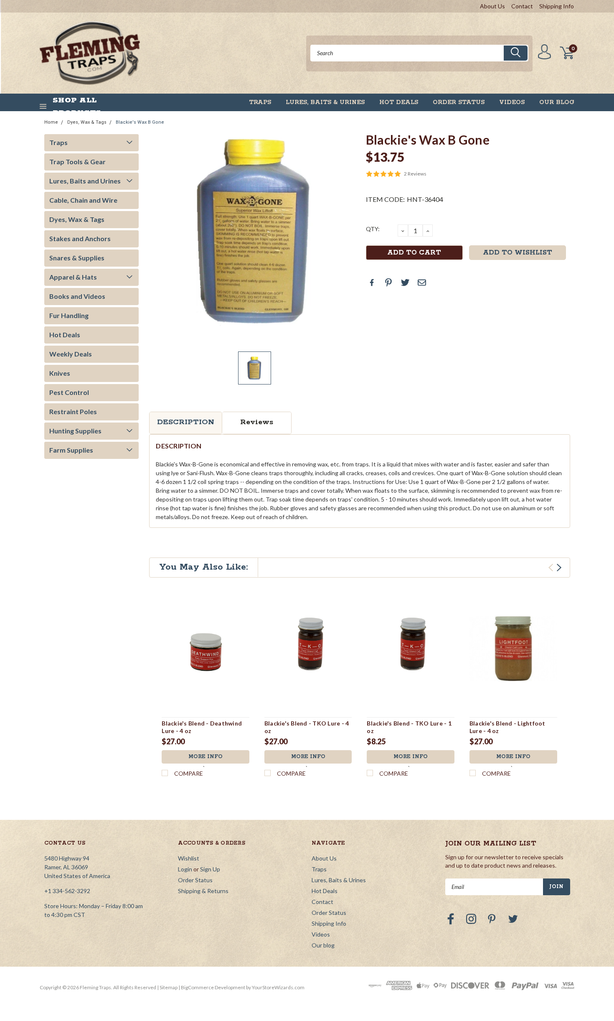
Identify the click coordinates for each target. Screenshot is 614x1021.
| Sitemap (167, 987)
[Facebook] (372, 282)
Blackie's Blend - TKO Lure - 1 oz (409, 727)
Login (185, 869)
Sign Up (210, 869)
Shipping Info (556, 6)
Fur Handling (69, 315)
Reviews (256, 422)
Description (185, 422)
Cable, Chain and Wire (83, 200)
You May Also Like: (204, 567)
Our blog (556, 102)
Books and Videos (77, 296)
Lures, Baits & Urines (325, 102)
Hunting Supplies (75, 431)
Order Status (459, 102)
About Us (492, 6)
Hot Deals (398, 102)
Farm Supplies (71, 450)
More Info (205, 757)
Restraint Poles (73, 411)
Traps (260, 102)
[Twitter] (405, 282)
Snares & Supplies (76, 258)
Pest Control (69, 392)
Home (51, 122)
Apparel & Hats (73, 277)
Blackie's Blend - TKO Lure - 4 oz (306, 727)
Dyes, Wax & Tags (87, 122)
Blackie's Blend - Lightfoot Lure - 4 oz (507, 727)
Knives (59, 373)
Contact (522, 6)
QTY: (373, 228)
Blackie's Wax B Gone (140, 122)
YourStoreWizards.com (278, 987)
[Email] (422, 282)
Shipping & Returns (203, 890)
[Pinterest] (388, 282)
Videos (512, 102)
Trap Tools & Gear (77, 161)
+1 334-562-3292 (67, 890)
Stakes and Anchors (80, 238)
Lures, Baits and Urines (85, 181)
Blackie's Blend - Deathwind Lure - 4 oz (202, 727)
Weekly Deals (70, 354)
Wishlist (188, 858)
